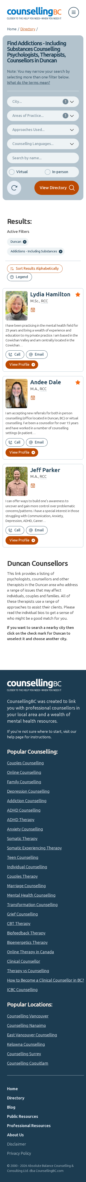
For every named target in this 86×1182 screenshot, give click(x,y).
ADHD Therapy (20, 819)
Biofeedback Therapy (26, 933)
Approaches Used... (28, 129)
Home (12, 29)
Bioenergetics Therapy (27, 942)
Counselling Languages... (33, 143)
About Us (15, 1135)
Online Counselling (24, 772)
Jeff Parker (45, 470)
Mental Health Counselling (31, 895)
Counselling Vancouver (28, 1016)
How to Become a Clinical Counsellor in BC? (45, 980)
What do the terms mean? (28, 82)
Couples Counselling (25, 763)
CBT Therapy (18, 923)
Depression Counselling (28, 791)
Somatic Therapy (22, 838)
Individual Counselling (27, 867)
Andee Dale (45, 382)
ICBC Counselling (22, 989)
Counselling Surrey (24, 1054)
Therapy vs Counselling (28, 970)
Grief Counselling (22, 914)
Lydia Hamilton (50, 294)
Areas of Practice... (39, 115)
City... (39, 101)
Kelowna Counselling (26, 1044)
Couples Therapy (22, 876)
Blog (11, 1107)
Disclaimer (16, 1144)
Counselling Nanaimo (26, 1025)
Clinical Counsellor (23, 961)
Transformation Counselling (32, 904)
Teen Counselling (22, 857)
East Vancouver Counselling (32, 1035)
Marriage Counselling (26, 885)
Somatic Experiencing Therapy (34, 848)
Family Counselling (24, 782)
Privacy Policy (19, 1153)
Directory (27, 29)
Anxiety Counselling (25, 829)
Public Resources (22, 1116)
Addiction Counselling (27, 800)
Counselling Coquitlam (27, 1063)
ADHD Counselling (24, 810)
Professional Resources (29, 1125)
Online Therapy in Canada (30, 952)
